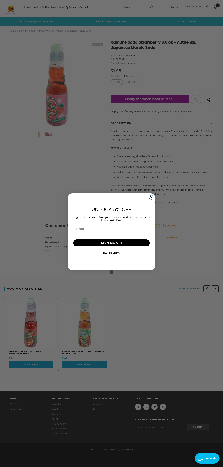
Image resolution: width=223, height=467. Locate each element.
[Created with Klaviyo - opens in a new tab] (111, 272)
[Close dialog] (151, 197)
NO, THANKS (111, 253)
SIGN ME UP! (111, 242)
